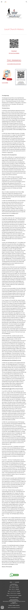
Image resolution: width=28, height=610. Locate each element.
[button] (1, 2)
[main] (14, 29)
